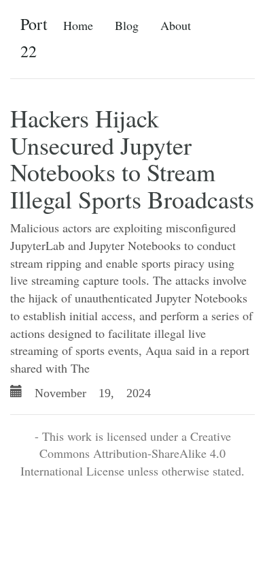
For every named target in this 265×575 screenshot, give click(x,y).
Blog (127, 25)
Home (78, 25)
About (175, 25)
